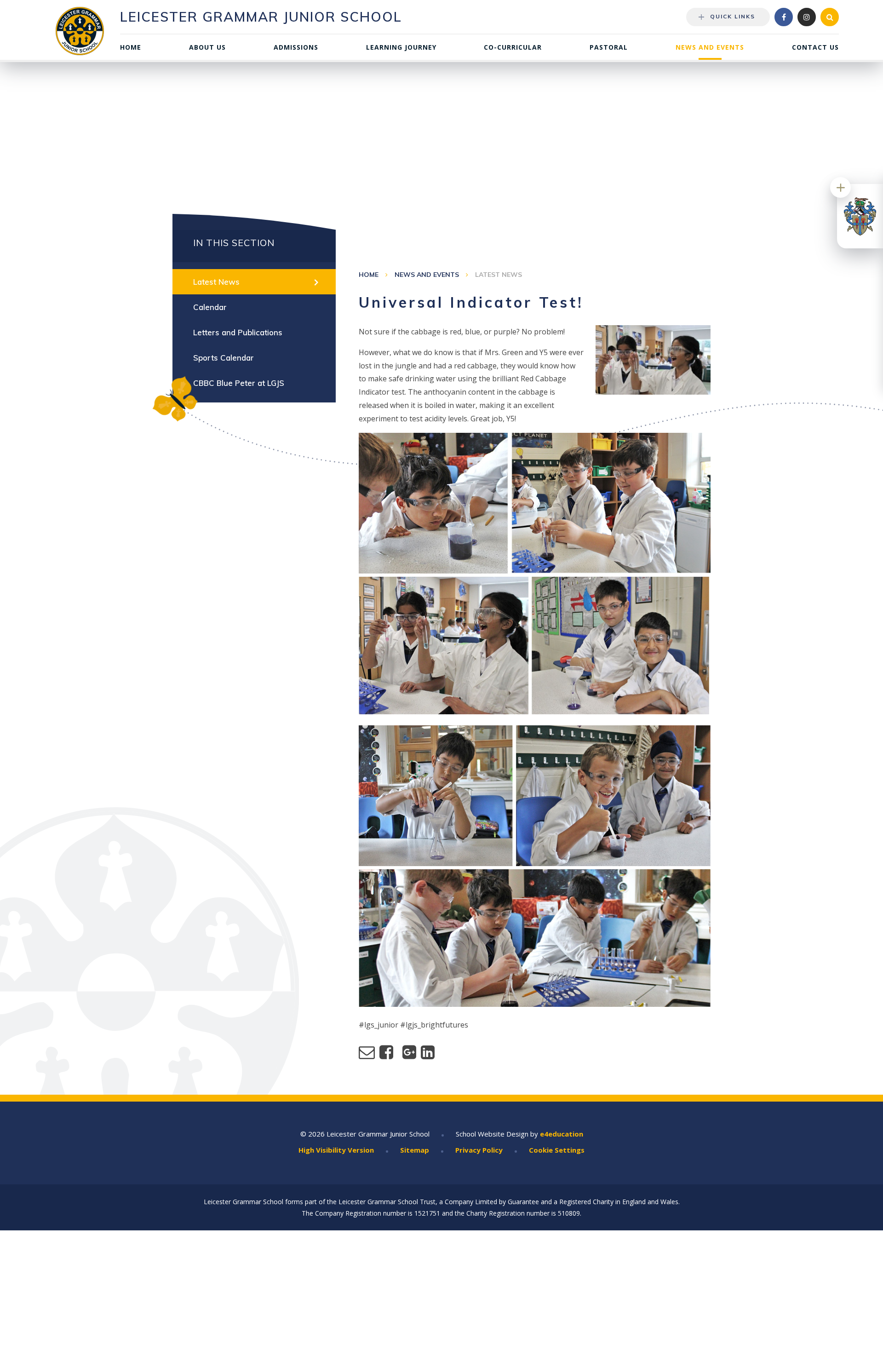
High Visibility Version (336, 1149)
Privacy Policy (479, 1149)
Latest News (498, 274)
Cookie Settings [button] (557, 1149)
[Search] (829, 17)
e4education (561, 1133)
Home (368, 274)
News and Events (427, 274)
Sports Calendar (223, 357)
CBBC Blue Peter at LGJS (238, 383)
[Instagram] (806, 17)
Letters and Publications (237, 332)
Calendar (210, 307)
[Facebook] (783, 17)
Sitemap (414, 1149)
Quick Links (732, 16)
